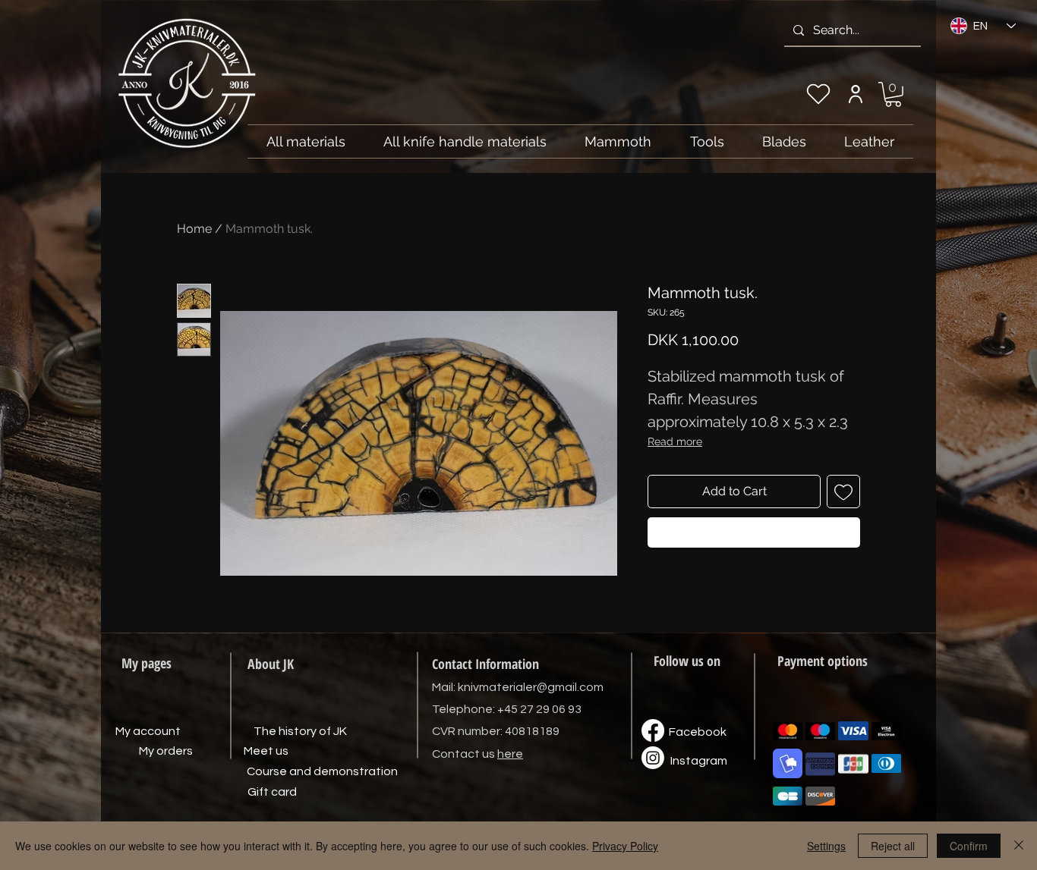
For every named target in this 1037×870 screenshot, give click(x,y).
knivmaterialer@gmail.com (531, 687)
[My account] (855, 94)
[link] (893, 94)
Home (194, 228)
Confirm (969, 845)
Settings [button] (826, 845)
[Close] (1019, 846)
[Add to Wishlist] (843, 491)
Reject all (893, 845)
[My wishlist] (818, 94)
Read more (675, 441)
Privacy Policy (625, 845)
